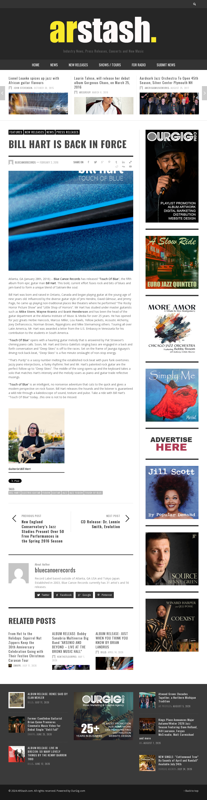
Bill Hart (51, 283)
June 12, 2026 (42, 763)
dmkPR (17, 665)
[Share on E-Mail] (130, 166)
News (50, 132)
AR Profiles (164, 706)
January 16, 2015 (167, 88)
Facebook (66, 595)
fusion (46, 492)
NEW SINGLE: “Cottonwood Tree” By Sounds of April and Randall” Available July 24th (178, 760)
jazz (64, 492)
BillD (103, 652)
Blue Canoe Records (67, 279)
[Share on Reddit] (116, 166)
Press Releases (67, 132)
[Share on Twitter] (95, 162)
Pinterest (106, 595)
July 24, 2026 (184, 768)
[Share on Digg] (123, 166)
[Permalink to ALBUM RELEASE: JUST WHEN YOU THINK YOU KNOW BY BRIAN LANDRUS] (114, 663)
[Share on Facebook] (88, 162)
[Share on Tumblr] (116, 162)
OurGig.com (78, 790)
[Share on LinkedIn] (123, 162)
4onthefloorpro (67, 656)
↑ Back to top (191, 790)
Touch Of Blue (108, 279)
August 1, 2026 (152, 743)
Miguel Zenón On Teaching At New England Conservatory (165, 80)
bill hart (14, 492)
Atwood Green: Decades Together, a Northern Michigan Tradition (177, 697)
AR (140, 743)
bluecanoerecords (25, 162)
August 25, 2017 (114, 88)
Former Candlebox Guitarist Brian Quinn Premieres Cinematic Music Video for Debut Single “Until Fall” (45, 723)
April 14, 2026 (116, 652)
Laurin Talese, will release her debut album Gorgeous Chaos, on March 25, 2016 (36, 83)
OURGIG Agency (167, 768)
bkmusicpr (151, 88)
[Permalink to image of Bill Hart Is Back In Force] (70, 220)
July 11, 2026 (29, 665)
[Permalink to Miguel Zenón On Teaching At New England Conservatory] (169, 103)
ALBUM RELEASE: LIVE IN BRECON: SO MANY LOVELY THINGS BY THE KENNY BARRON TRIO (47, 753)
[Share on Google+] (102, 162)
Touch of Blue (19, 384)
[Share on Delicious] (130, 162)
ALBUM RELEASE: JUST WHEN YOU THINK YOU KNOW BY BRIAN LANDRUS (112, 640)
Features (16, 132)
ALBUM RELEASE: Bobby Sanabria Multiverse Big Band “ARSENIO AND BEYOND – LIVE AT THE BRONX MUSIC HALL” (70, 642)
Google (86, 595)
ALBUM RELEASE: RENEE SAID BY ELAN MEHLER (48, 696)
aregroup (19, 92)
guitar (56, 492)
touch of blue (93, 492)
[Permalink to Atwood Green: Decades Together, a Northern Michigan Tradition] (147, 700)
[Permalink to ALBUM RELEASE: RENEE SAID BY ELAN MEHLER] (16, 700)
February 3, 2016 (49, 162)
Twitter (45, 595)
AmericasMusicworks (91, 88)
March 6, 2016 (35, 92)
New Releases (34, 132)
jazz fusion (76, 492)
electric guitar (31, 492)
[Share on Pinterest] (109, 162)
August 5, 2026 (182, 706)
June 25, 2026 (44, 734)
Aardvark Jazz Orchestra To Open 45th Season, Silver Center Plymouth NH (103, 80)
